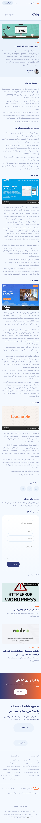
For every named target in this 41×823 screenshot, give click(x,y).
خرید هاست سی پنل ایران (32, 763)
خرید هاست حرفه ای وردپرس (31, 760)
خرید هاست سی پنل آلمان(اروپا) (30, 766)
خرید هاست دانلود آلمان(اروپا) (31, 772)
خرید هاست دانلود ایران (33, 769)
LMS (24, 89)
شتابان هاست (31, 2)
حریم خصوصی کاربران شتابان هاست (10, 779)
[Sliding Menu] (38, 2)
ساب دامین (13, 436)
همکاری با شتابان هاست (13, 766)
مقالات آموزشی (34, 647)
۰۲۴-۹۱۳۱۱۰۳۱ (23, 727)
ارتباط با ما (16, 719)
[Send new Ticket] (10, 727)
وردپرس (36, 42)
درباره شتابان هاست (14, 760)
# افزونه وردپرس (33, 574)
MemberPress (34, 265)
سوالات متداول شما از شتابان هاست (10, 776)
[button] (16, 3)
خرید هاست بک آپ (34, 776)
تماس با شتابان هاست (14, 763)
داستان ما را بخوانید (9, 789)
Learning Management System (21, 91)
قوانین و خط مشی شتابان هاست (11, 772)
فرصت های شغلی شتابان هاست (11, 769)
